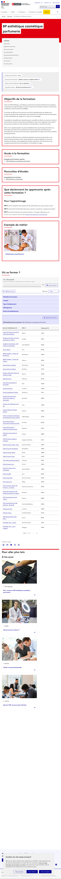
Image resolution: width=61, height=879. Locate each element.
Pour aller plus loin (8, 63)
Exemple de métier (8, 58)
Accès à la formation (8, 49)
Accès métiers (6, 349)
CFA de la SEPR (7, 474)
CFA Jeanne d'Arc (7, 509)
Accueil (3, 16)
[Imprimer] (3, 544)
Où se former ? (7, 60)
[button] (30, 297)
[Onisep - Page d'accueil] (16, 4)
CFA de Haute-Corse (8, 464)
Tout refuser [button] (32, 872)
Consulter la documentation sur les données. (35, 214)
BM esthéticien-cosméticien (14, 179)
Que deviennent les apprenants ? (11, 55)
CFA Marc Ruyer (7, 513)
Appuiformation (7, 379)
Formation (9, 16)
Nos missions (56, 2)
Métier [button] (13, 12)
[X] (15, 544)
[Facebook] (18, 544)
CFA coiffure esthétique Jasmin (11, 460)
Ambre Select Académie (9, 365)
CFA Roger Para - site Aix (9, 522)
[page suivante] (33, 533)
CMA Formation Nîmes (9, 452)
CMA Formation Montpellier (10, 448)
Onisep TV (38, 2)
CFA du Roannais (7, 482)
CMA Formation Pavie (9, 456)
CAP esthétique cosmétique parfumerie (18, 161)
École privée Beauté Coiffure (10, 392)
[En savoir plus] (39, 79)
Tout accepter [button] (45, 872)
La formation (7, 43)
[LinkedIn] (11, 544)
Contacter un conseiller (35, 12)
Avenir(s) (46, 12)
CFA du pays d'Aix (7, 478)
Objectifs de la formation (9, 46)
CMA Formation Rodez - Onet (11, 444)
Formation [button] (4, 12)
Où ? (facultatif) (8, 280)
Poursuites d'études (8, 52)
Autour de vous (52, 285)
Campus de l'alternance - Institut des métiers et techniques (9, 398)
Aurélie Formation (8, 388)
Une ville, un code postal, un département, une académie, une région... (19, 281)
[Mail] (7, 544)
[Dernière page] (37, 533)
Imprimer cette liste (51, 317)
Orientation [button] (22, 12)
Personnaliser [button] (19, 872)
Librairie (46, 2)
